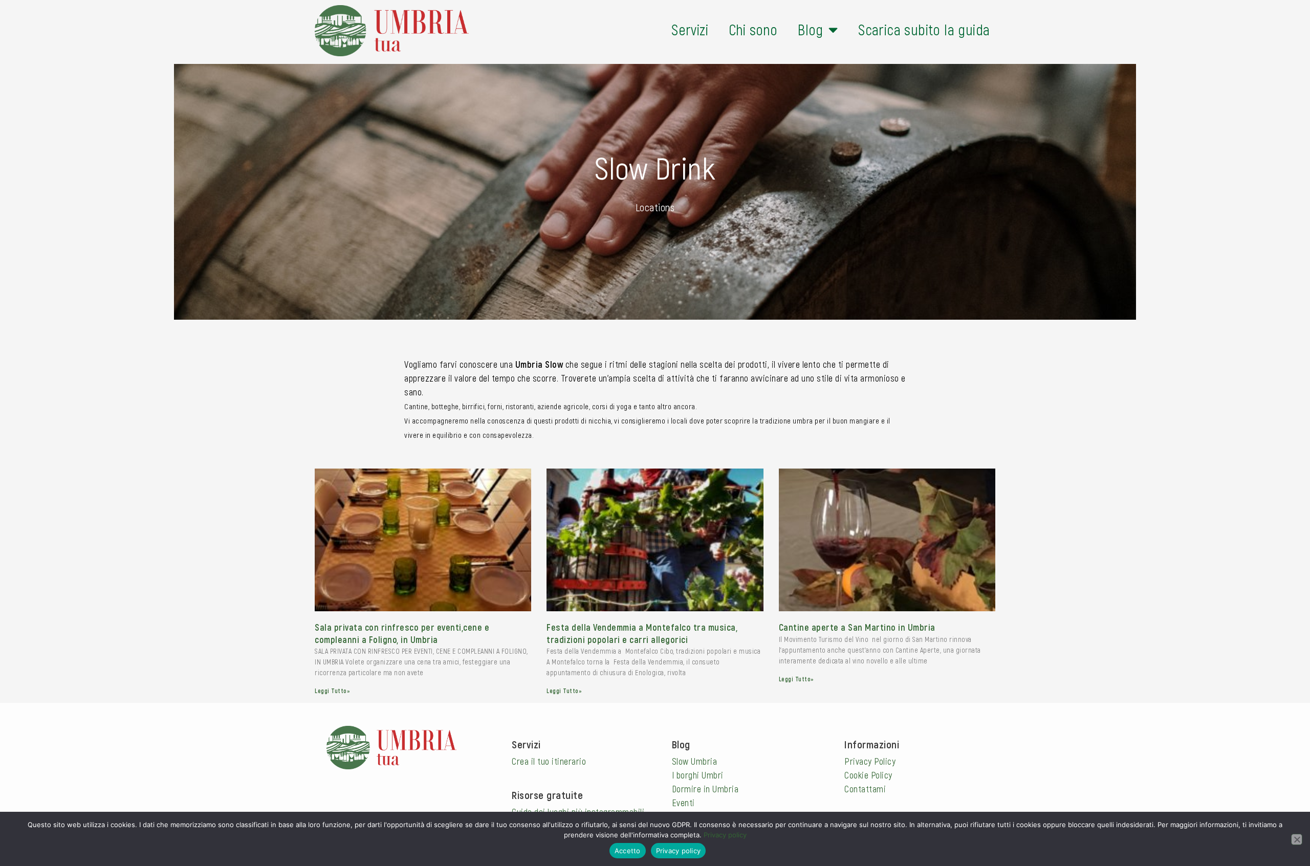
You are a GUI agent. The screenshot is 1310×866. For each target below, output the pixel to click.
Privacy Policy (870, 761)
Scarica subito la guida (924, 29)
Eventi (683, 802)
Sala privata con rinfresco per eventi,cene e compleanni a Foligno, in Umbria (402, 633)
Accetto (628, 851)
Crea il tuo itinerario (549, 761)
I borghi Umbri (698, 775)
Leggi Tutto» (332, 690)
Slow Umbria (694, 761)
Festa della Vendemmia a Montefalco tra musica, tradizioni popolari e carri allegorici (642, 633)
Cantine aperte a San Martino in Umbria (857, 627)
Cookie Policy (868, 775)
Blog (810, 29)
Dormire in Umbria (705, 788)
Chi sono (753, 29)
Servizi (689, 29)
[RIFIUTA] (1296, 839)
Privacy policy (725, 835)
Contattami (865, 788)
